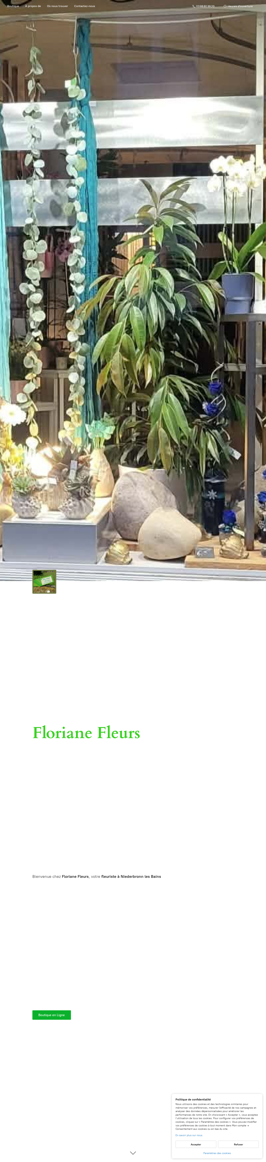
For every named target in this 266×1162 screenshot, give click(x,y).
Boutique (13, 6)
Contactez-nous (84, 6)
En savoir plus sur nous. (189, 1135)
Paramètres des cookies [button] (217, 1153)
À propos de (33, 6)
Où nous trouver (57, 6)
